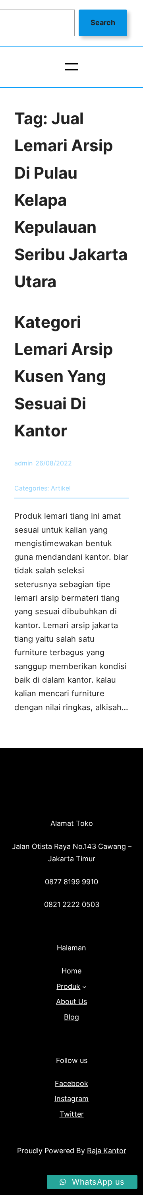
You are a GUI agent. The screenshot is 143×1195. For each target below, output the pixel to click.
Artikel (61, 488)
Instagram (71, 1098)
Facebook (71, 1083)
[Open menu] (71, 66)
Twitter (72, 1114)
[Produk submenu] (84, 987)
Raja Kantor (106, 1150)
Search (103, 22)
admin (23, 463)
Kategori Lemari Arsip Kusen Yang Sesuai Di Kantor (63, 376)
